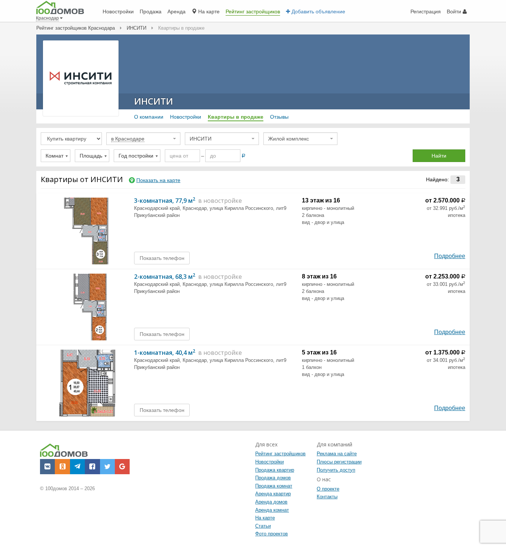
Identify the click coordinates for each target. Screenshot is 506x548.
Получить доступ (336, 470)
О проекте (328, 489)
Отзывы (279, 117)
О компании (148, 117)
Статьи (263, 526)
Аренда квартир (273, 493)
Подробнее (449, 256)
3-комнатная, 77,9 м (164, 201)
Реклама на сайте (337, 453)
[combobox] (143, 138)
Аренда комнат (272, 510)
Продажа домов (273, 478)
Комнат (54, 156)
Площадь (91, 156)
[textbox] (141, 138)
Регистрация (425, 11)
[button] (47, 466)
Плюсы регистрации (339, 462)
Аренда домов (271, 502)
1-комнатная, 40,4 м (164, 353)
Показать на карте (158, 180)
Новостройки (185, 117)
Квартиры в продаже (235, 117)
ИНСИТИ (153, 101)
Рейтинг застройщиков (280, 453)
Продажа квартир (274, 470)
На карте (265, 518)
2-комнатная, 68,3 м (164, 277)
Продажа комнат (273, 486)
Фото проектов (271, 534)
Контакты (327, 496)
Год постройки (136, 156)
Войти (455, 11)
